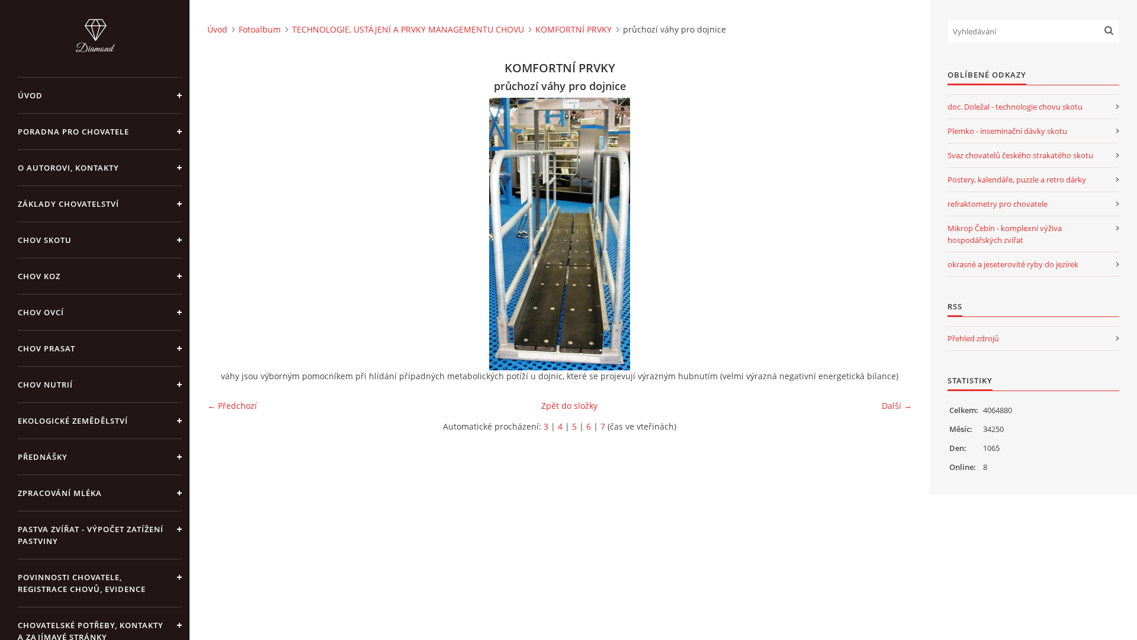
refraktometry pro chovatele (998, 204)
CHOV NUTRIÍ (45, 384)
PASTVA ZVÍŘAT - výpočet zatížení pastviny (90, 535)
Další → (897, 405)
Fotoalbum (260, 29)
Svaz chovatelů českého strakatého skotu (1020, 155)
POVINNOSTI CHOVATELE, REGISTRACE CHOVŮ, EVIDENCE (82, 583)
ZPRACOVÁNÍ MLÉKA (60, 493)
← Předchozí (232, 405)
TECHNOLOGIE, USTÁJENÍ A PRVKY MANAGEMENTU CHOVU (408, 29)
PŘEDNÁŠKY (43, 457)
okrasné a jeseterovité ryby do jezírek (1013, 264)
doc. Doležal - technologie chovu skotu (1015, 106)
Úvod (30, 95)
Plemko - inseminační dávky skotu (1007, 131)
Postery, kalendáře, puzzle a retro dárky (1017, 179)
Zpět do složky (569, 405)
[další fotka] (892, 234)
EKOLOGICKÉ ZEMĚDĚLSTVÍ (73, 420)
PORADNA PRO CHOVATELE (73, 131)
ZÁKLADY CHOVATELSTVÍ (68, 204)
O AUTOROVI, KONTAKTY (68, 167)
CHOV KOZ (39, 276)
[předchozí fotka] (226, 234)
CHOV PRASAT (46, 348)
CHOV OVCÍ (41, 312)
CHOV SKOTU (45, 240)
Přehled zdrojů (973, 338)
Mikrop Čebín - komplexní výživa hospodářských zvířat (1005, 234)
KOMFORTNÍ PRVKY (573, 29)
